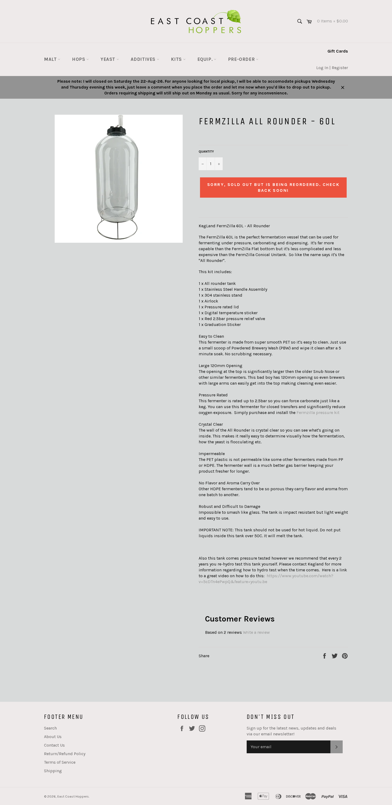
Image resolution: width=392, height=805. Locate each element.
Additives (144, 59)
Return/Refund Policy (64, 753)
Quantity (206, 151)
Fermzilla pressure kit (318, 412)
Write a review (256, 632)
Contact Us (54, 745)
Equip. (205, 59)
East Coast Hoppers (73, 796)
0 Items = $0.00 (330, 20)
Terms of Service (59, 762)
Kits (177, 59)
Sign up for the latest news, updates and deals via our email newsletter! (291, 731)
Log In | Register (332, 67)
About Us (53, 736)
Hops (79, 59)
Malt (51, 59)
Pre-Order (242, 59)
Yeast (109, 59)
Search (50, 728)
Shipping (53, 770)
